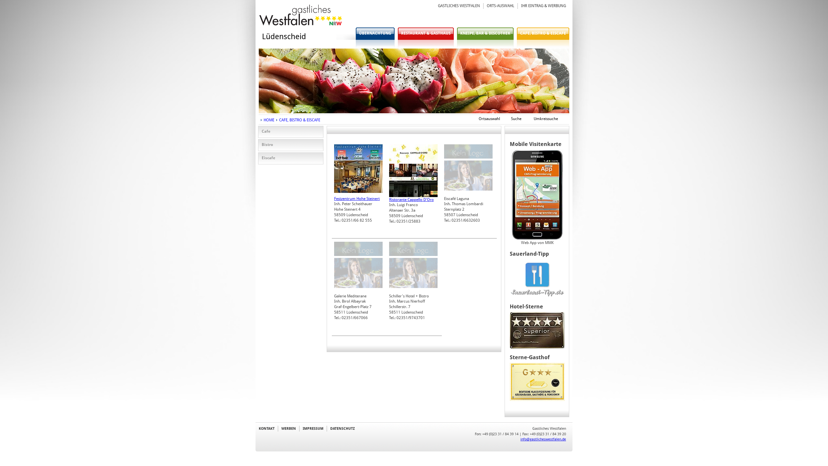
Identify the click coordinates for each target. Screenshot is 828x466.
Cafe (266, 131)
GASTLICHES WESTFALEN (459, 6)
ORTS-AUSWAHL (500, 6)
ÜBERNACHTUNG (375, 33)
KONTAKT (267, 428)
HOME (269, 120)
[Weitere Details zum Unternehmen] (358, 159)
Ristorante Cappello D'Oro (411, 199)
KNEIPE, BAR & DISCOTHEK (485, 33)
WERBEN (288, 428)
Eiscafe (268, 158)
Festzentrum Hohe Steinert (357, 198)
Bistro (267, 144)
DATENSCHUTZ (342, 428)
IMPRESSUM (313, 428)
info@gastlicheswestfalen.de (543, 439)
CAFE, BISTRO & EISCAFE (543, 33)
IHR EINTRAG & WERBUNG (543, 6)
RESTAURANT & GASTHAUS (426, 33)
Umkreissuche (546, 118)
